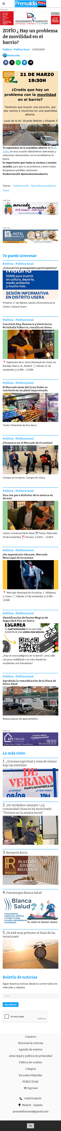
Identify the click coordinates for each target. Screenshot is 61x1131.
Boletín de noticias (20, 977)
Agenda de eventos (30, 1049)
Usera (6, 190)
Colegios (30, 1069)
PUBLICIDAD (30, 1081)
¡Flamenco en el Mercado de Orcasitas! (27, 442)
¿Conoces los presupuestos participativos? (30, 268)
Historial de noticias (30, 1043)
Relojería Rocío (17, 852)
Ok (30, 1125)
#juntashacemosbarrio (43, 185)
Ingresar (32, 1088)
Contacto (30, 1036)
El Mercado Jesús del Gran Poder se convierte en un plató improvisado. (25, 389)
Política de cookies (30, 1062)
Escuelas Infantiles (30, 1075)
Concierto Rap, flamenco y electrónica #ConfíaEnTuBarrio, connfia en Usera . (28, 326)
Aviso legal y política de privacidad (30, 1056)
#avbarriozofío (21, 185)
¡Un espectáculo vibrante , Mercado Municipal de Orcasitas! (25, 556)
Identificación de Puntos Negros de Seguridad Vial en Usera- (25, 619)
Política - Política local (16, 49)
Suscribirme (10, 1004)
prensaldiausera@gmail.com (30, 1111)
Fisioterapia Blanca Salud (24, 892)
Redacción (13, 55)
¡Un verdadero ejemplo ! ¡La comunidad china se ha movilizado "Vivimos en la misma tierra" (27, 809)
